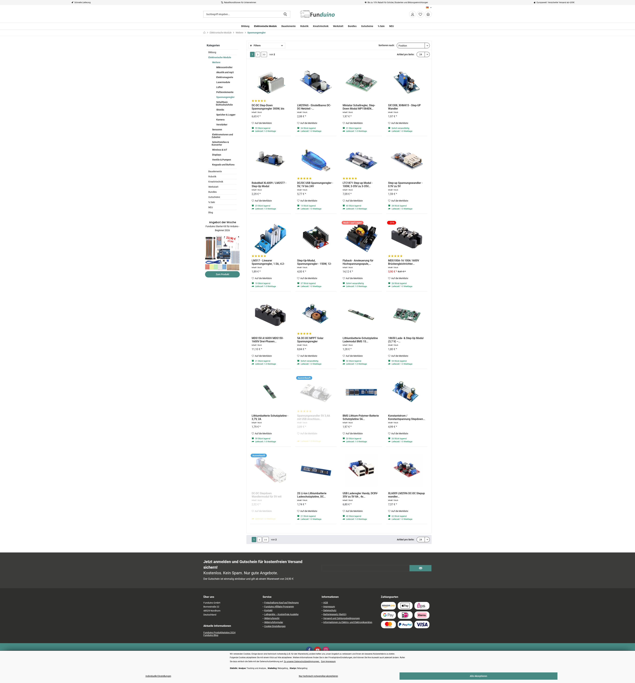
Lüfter (219, 87)
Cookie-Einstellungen (275, 626)
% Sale (211, 202)
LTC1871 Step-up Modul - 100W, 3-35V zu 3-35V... (358, 184)
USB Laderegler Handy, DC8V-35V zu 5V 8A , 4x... (360, 495)
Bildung (212, 52)
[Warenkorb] (428, 14)
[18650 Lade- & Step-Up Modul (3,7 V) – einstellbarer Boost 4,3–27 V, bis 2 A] (406, 315)
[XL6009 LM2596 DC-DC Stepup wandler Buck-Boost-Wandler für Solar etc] (406, 470)
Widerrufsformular (273, 622)
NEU (210, 207)
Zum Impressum (328, 661)
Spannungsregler (225, 97)
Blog (210, 212)
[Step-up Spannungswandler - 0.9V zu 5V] (406, 159)
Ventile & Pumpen (221, 159)
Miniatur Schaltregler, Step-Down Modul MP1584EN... (359, 107)
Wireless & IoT (219, 149)
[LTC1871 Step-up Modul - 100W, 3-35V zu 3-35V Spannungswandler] (361, 159)
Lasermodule (223, 82)
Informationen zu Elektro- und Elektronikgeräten (347, 622)
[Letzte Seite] (264, 54)
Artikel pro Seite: (405, 54)
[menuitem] (428, 14)
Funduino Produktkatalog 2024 (219, 632)
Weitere (216, 62)
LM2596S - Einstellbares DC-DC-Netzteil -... (314, 107)
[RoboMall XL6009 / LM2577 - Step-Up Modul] (270, 159)
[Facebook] (309, 650)
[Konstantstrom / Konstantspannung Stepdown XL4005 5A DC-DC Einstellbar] (406, 392)
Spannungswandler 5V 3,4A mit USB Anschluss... (313, 417)
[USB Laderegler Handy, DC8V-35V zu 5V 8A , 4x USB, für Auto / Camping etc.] (361, 470)
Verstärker (221, 124)
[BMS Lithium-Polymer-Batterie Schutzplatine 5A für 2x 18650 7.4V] (361, 392)
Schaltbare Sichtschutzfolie (224, 103)
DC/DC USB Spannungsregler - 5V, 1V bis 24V (315, 184)
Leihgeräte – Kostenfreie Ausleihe (281, 614)
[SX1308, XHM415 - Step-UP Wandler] (406, 82)
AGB (325, 602)
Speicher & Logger (225, 114)
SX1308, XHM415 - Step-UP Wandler (404, 107)
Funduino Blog (210, 635)
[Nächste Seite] (257, 54)
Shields (220, 109)
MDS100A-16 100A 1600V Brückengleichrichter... (403, 262)
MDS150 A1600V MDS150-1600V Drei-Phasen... (267, 340)
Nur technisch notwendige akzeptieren (318, 676)
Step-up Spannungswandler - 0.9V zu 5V (405, 184)
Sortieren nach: (387, 45)
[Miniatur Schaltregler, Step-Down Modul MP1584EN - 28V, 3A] (361, 82)
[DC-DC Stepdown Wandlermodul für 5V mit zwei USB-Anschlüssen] (270, 470)
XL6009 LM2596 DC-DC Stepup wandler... (406, 495)
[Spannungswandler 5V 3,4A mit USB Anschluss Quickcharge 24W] (316, 392)
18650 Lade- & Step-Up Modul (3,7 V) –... (405, 340)
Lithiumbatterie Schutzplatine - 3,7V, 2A (270, 417)
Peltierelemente (224, 92)
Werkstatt (213, 186)
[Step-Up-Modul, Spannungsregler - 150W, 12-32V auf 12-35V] (316, 237)
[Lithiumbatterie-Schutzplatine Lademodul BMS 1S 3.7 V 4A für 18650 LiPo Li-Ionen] (361, 315)
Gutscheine (214, 197)
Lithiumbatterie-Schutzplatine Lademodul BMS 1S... (360, 340)
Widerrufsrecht (271, 618)
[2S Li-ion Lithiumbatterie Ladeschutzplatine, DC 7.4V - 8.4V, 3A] (316, 470)
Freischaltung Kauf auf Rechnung (281, 602)
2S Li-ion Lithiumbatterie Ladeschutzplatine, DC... (311, 495)
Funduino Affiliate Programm (279, 606)
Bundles (212, 192)
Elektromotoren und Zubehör (222, 135)
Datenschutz (329, 610)
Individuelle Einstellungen (158, 676)
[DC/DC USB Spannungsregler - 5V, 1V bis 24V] (316, 159)
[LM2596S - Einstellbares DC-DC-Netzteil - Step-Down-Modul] (316, 82)
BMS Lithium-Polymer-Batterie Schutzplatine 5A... (361, 417)
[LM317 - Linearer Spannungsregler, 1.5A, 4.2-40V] (270, 237)
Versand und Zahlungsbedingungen (341, 618)
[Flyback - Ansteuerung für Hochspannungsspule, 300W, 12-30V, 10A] (361, 237)
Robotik (212, 176)
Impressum (329, 606)
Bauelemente (215, 171)
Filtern (257, 45)
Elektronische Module (219, 57)
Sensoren (217, 129)
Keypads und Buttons (223, 164)
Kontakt (268, 610)
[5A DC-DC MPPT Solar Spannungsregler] (316, 315)
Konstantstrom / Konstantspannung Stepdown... (406, 417)
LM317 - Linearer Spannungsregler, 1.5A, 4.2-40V (268, 262)
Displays (216, 154)
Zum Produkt (222, 274)
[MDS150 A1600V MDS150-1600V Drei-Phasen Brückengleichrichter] (270, 315)
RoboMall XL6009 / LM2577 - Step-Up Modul (269, 184)
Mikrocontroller (224, 67)
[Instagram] (325, 650)
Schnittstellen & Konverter (220, 143)
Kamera (220, 119)
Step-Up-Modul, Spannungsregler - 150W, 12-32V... (314, 262)
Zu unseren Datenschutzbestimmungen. (302, 661)
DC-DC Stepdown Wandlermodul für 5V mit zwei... (266, 495)
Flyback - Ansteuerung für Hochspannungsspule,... (358, 262)
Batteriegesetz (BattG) (334, 614)
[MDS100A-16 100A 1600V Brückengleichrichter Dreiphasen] (406, 237)
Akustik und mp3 (225, 72)
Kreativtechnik (215, 181)
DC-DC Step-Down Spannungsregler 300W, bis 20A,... (268, 107)
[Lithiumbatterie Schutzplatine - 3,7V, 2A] (270, 392)
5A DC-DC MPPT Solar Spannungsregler (310, 340)
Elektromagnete (224, 77)
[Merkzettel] (420, 14)
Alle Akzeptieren (478, 676)
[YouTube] (317, 650)
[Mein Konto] (412, 14)
